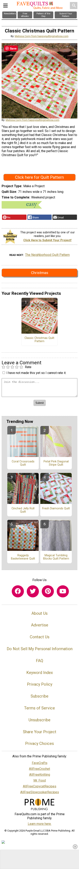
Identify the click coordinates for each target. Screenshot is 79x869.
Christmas (39, 272)
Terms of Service (39, 708)
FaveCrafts (39, 763)
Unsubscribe (39, 719)
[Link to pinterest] (48, 591)
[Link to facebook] (18, 591)
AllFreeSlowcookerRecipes (39, 792)
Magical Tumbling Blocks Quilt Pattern (56, 557)
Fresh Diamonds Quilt (56, 508)
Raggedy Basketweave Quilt (23, 557)
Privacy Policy (39, 684)
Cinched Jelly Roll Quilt (23, 510)
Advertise (39, 625)
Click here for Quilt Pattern (39, 177)
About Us (39, 613)
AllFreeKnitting (39, 775)
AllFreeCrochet (39, 769)
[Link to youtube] (63, 591)
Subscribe (39, 696)
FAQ (39, 660)
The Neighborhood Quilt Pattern (47, 255)
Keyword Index (39, 672)
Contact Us (39, 636)
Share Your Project (39, 731)
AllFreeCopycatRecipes (39, 786)
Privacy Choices (39, 743)
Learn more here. (39, 824)
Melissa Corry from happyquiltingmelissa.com (41, 36)
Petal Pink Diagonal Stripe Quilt (56, 463)
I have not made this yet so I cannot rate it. (36, 373)
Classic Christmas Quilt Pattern (39, 339)
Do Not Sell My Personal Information (40, 648)
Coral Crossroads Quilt (23, 463)
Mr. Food (39, 780)
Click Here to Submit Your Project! (47, 240)
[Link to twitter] (33, 591)
